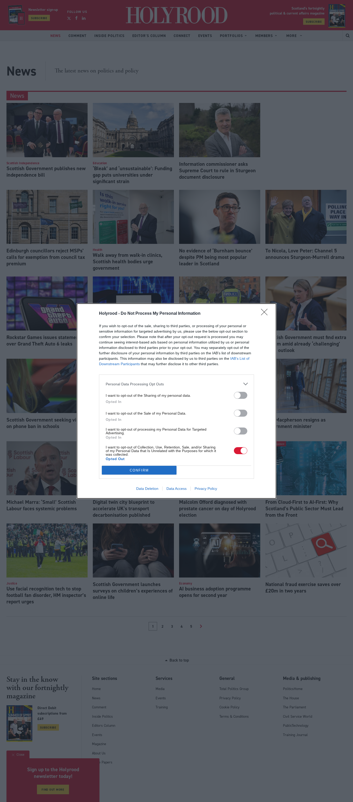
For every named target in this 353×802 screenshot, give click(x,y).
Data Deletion (147, 488)
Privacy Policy (206, 488)
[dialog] (176, 401)
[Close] (266, 314)
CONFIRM (139, 470)
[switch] (240, 395)
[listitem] (176, 384)
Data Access (176, 488)
